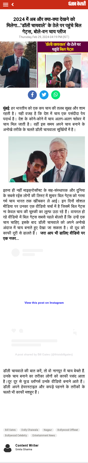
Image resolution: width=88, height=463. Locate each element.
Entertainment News (44, 435)
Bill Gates (10, 430)
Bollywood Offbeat (68, 430)
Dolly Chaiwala (29, 430)
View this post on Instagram (44, 302)
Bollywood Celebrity (16, 435)
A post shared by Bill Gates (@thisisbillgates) (44, 354)
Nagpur (48, 430)
